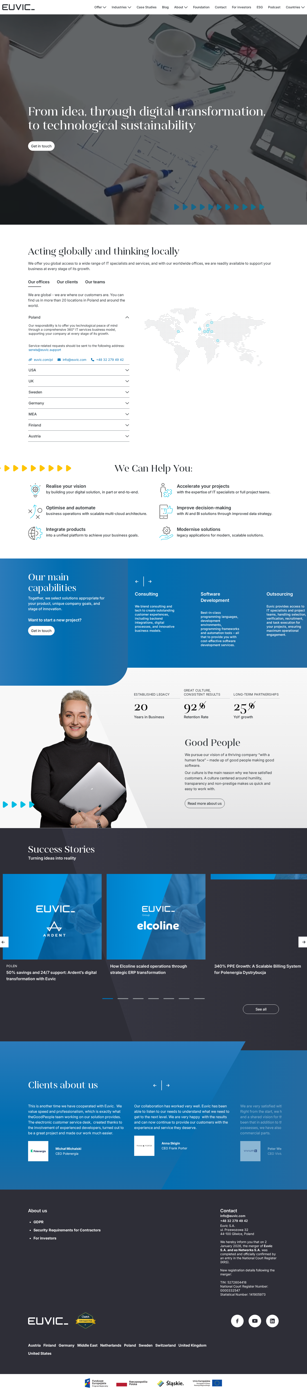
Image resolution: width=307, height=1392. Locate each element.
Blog (165, 7)
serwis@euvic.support (45, 350)
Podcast (274, 7)
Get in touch (41, 146)
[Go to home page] (48, 1321)
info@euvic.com (74, 359)
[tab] (39, 282)
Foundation (201, 7)
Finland (49, 1345)
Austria (34, 1345)
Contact (221, 7)
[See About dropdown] (186, 7)
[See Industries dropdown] (129, 7)
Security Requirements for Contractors (67, 1230)
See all (261, 1009)
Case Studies (147, 7)
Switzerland (165, 1345)
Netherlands (110, 1345)
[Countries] (303, 7)
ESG (260, 7)
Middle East (87, 1345)
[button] (79, 317)
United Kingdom (192, 1345)
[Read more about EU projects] (96, 1383)
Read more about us (205, 803)
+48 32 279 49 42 (110, 359)
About (178, 7)
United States (39, 1353)
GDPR (38, 1222)
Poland (130, 1345)
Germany (67, 1345)
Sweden (146, 1345)
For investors (241, 7)
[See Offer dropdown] (104, 7)
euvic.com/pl (43, 359)
